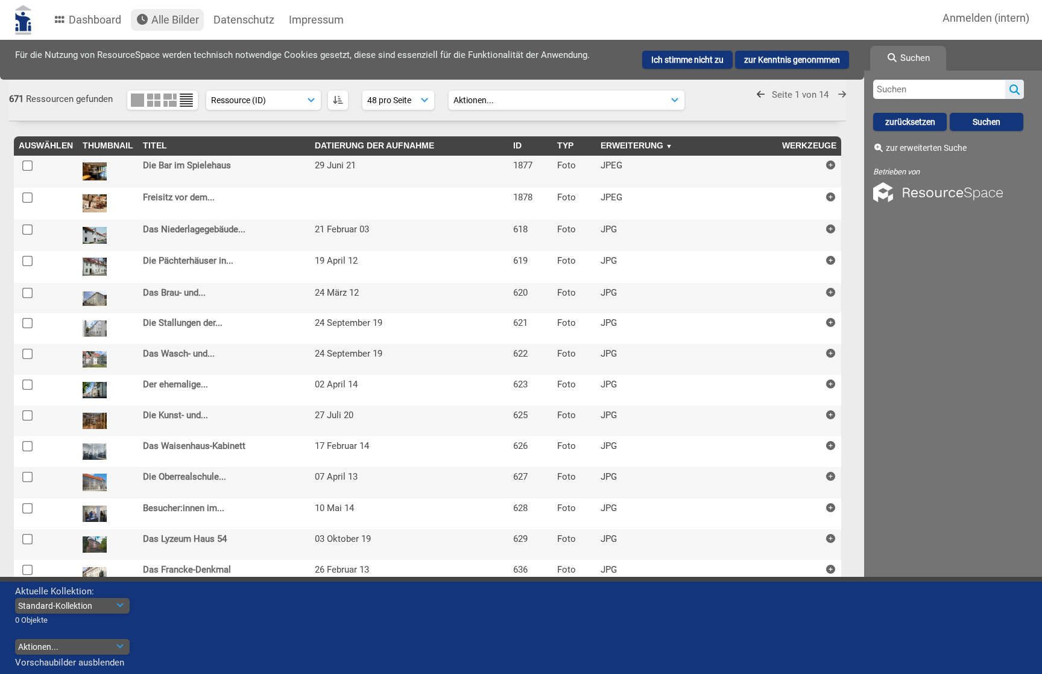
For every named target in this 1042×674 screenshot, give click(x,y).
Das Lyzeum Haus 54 (185, 538)
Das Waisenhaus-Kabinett (194, 445)
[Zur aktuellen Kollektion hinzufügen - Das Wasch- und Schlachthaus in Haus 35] (830, 353)
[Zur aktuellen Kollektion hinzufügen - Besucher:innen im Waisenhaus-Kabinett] (830, 507)
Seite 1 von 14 (801, 94)
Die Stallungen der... (183, 322)
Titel (155, 145)
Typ (565, 145)
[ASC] (338, 100)
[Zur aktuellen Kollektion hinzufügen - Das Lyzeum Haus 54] (830, 538)
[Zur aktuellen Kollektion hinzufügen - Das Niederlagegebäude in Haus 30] (830, 229)
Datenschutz (243, 19)
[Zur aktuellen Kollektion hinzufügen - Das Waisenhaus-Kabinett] (830, 445)
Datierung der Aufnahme (374, 145)
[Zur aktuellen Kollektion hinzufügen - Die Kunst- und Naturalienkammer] (830, 414)
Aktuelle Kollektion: (54, 591)
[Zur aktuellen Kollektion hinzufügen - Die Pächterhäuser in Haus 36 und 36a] (830, 260)
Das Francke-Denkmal (187, 569)
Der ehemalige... (175, 384)
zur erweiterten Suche (926, 148)
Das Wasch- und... (179, 353)
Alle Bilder (174, 19)
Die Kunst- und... (175, 415)
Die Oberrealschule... (184, 476)
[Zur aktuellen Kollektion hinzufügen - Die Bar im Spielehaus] (830, 165)
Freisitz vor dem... (179, 197)
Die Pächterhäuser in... (188, 260)
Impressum (316, 19)
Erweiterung (632, 145)
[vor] (842, 94)
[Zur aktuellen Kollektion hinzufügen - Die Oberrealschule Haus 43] (830, 476)
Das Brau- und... (174, 292)
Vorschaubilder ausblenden (69, 662)
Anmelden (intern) (986, 17)
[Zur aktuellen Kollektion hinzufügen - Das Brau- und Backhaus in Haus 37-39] (830, 292)
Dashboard (93, 19)
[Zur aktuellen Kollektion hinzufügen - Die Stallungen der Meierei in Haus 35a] (830, 322)
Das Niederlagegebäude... (194, 229)
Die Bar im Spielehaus (187, 165)
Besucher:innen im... (183, 508)
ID (517, 145)
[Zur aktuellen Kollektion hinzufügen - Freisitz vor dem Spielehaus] (830, 197)
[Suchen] (1014, 89)
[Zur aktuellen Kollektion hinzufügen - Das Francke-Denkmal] (830, 569)
